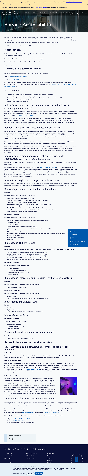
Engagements (64, 12)
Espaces (26, 12)
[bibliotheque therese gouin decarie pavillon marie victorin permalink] (3, 277)
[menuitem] (77, 231)
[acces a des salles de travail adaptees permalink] (3, 342)
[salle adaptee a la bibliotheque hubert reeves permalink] (3, 398)
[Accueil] (77, 459)
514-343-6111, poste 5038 (51, 412)
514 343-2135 (15, 79)
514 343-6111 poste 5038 (22, 419)
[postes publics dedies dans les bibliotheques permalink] (3, 332)
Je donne (72, 12)
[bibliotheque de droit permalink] (3, 315)
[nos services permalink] (3, 90)
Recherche (42, 12)
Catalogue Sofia (30, 455)
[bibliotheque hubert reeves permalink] (3, 242)
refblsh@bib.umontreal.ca (33, 369)
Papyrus (49, 458)
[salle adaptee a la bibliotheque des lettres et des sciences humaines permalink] (3, 346)
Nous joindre (9, 453)
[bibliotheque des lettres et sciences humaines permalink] (3, 189)
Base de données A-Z (31, 458)
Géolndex (49, 460)
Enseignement (53, 12)
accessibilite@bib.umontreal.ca (18, 76)
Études (34, 12)
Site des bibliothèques (31, 453)
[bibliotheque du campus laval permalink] (3, 301)
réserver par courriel (27, 412)
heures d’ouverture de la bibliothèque (32, 59)
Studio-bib (50, 455)
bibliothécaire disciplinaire (26, 115)
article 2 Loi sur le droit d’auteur (47, 167)
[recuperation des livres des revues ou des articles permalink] (3, 127)
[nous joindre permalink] (3, 50)
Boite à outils (50, 453)
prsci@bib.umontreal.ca (18, 420)
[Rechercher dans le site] (82, 12)
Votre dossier (9, 456)
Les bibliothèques (17, 13)
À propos (8, 458)
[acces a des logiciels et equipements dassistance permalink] (3, 180)
